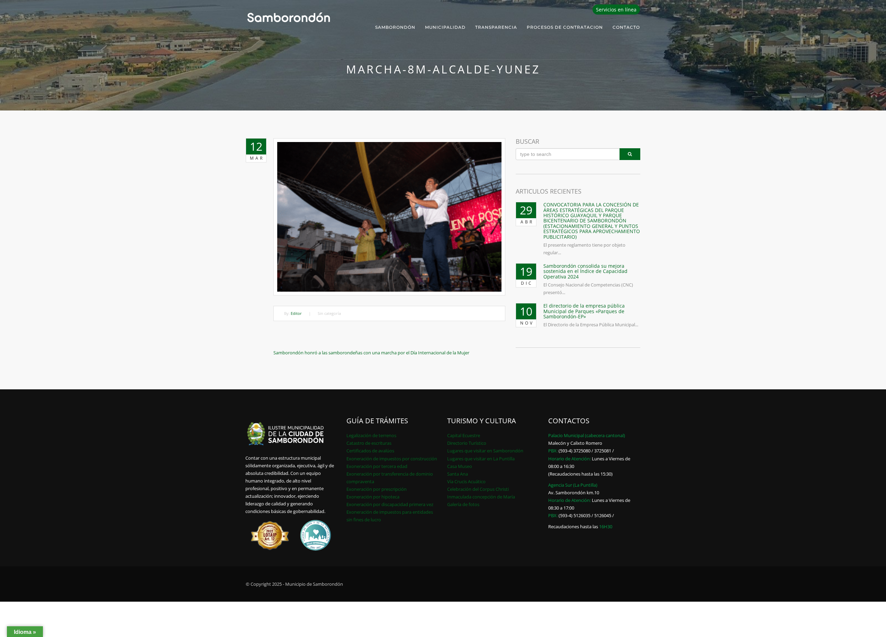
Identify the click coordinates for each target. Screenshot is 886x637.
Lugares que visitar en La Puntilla (481, 458)
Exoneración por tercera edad (376, 466)
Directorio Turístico (466, 443)
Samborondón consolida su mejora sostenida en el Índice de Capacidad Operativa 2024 (585, 271)
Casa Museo (459, 466)
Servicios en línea (616, 9)
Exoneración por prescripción (376, 489)
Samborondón (395, 27)
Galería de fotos (463, 504)
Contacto (626, 27)
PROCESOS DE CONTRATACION (565, 27)
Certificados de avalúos (370, 451)
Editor (296, 313)
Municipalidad (445, 27)
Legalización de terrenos (371, 435)
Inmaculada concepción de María (481, 497)
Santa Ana (457, 474)
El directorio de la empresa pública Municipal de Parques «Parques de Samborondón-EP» (584, 311)
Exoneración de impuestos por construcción (391, 458)
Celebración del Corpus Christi (478, 489)
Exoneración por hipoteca (372, 497)
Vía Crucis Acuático (466, 481)
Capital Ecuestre (463, 435)
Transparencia (496, 27)
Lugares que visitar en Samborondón (485, 451)
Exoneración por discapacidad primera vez (389, 504)
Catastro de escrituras (368, 443)
